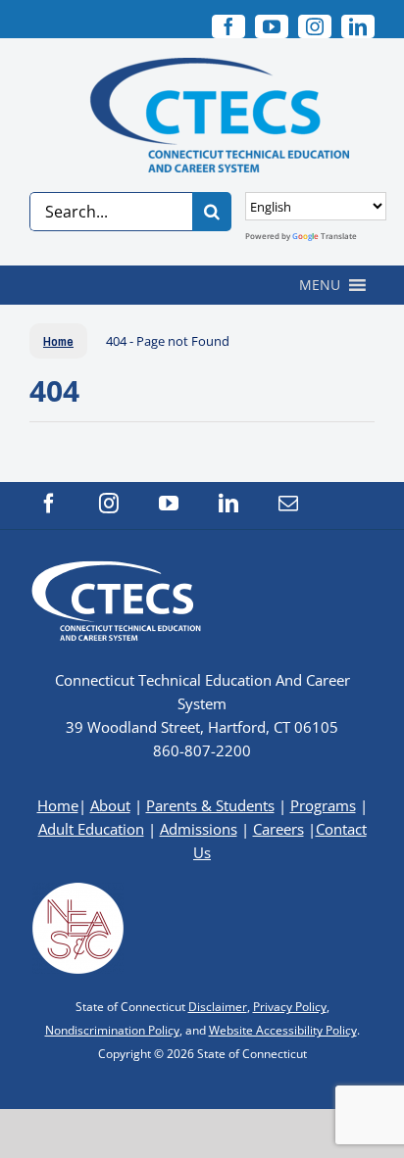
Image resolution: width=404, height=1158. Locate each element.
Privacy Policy (290, 1006)
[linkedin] (358, 26)
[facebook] (49, 503)
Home (57, 805)
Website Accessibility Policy (283, 1030)
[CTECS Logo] (202, 66)
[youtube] (271, 26)
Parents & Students (210, 805)
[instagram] (314, 26)
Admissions (198, 829)
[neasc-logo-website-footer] (78, 888)
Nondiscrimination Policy (112, 1030)
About (110, 805)
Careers (278, 829)
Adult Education (91, 829)
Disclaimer (217, 1006)
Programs (323, 805)
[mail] (288, 503)
